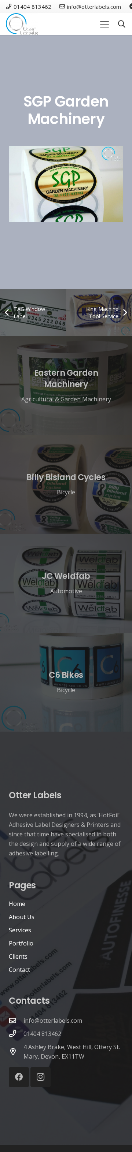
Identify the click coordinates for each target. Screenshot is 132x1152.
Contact (19, 970)
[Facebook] (19, 1077)
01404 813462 (42, 1034)
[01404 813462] (16, 1033)
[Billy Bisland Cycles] (66, 484)
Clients (18, 956)
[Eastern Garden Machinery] (66, 385)
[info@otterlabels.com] (16, 1020)
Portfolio (21, 943)
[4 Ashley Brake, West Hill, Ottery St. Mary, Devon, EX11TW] (16, 1051)
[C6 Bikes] (66, 682)
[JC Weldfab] (66, 583)
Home (17, 904)
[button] (104, 24)
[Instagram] (40, 1077)
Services (20, 930)
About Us (21, 917)
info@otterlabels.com (52, 1021)
